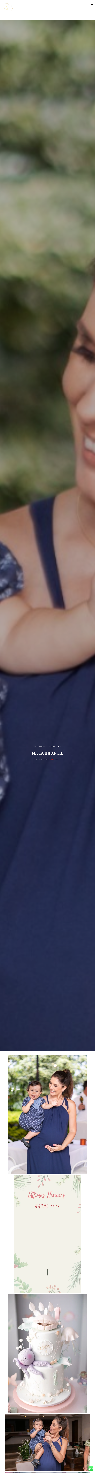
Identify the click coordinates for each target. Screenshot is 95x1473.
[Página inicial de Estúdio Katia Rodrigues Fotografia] (8, 8)
